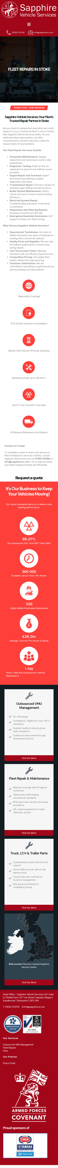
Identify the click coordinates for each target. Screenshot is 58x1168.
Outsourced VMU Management (29, 706)
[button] (29, 24)
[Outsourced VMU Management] (29, 696)
